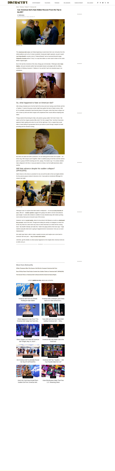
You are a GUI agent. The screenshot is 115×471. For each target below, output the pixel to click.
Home (17, 6)
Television (47, 2)
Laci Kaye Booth (21, 56)
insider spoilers (29, 212)
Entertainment (36, 2)
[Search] (97, 2)
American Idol (33, 6)
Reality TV (27, 6)
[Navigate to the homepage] (18, 2)
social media (29, 220)
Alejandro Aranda (21, 58)
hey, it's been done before (38, 236)
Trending (57, 2)
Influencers (67, 2)
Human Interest (79, 2)
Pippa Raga (21, 15)
